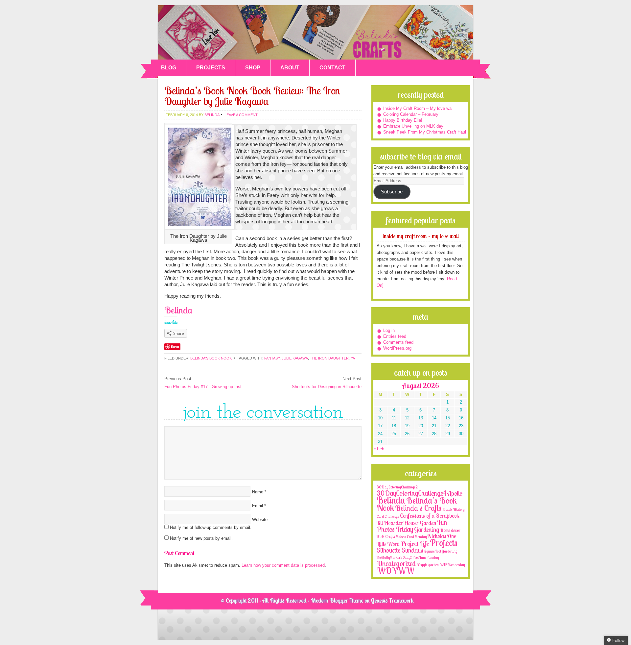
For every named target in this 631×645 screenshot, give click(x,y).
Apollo (455, 493)
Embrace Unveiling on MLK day (413, 126)
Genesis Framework (392, 600)
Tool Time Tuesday (426, 557)
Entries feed (394, 336)
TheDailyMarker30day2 (394, 557)
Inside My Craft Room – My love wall (418, 108)
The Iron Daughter (329, 358)
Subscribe (392, 191)
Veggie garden (428, 564)
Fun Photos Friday (412, 525)
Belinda (391, 500)
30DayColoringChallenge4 (412, 493)
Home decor (450, 530)
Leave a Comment (241, 115)
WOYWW (395, 570)
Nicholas (437, 536)
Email (257, 505)
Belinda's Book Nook (211, 358)
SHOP (252, 67)
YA (353, 358)
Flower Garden (420, 522)
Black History (453, 509)
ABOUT (289, 67)
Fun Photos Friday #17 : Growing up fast (203, 386)
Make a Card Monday (411, 536)
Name (257, 491)
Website (260, 519)
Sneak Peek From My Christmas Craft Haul (424, 132)
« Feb (378, 448)
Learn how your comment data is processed (283, 565)
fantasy (272, 358)
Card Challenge (388, 516)
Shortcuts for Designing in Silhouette (327, 386)
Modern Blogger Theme (337, 600)
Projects (443, 542)
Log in (389, 330)
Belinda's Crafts (315, 32)
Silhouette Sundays (400, 550)
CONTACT (332, 67)
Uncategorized (396, 563)
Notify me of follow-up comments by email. (210, 527)
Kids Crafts (386, 536)
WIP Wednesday (452, 564)
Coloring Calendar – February (410, 114)
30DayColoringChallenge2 (397, 486)
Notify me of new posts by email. (201, 538)
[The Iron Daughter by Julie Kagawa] (199, 231)
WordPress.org (397, 348)
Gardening (426, 529)
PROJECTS (210, 67)
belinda (211, 115)
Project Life (415, 543)
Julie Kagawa (295, 358)
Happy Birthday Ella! (402, 120)
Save (175, 346)
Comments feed (398, 342)
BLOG (168, 67)
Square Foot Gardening (440, 551)
